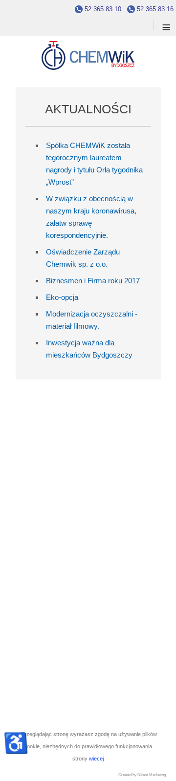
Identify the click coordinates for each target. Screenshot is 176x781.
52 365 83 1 (153, 9)
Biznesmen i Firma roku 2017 (93, 280)
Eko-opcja (62, 297)
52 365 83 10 (103, 9)
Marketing (157, 775)
